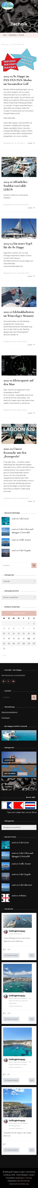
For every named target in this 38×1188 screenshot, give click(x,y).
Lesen (30, 143)
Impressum (6, 718)
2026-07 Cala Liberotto (22, 885)
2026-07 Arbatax (19, 895)
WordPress (25, 1181)
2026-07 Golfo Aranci (21, 539)
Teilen (31, 955)
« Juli (4, 655)
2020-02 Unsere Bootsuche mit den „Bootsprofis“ (15, 452)
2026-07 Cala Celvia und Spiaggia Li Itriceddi (22, 855)
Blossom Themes (25, 1178)
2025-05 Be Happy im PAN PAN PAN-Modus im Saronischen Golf (18, 80)
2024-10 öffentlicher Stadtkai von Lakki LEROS (16, 185)
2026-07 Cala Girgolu (21, 550)
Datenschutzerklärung (9, 712)
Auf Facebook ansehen (11, 955)
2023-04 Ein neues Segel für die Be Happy (18, 245)
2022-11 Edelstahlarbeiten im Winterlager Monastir (19, 314)
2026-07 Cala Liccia (20, 518)
